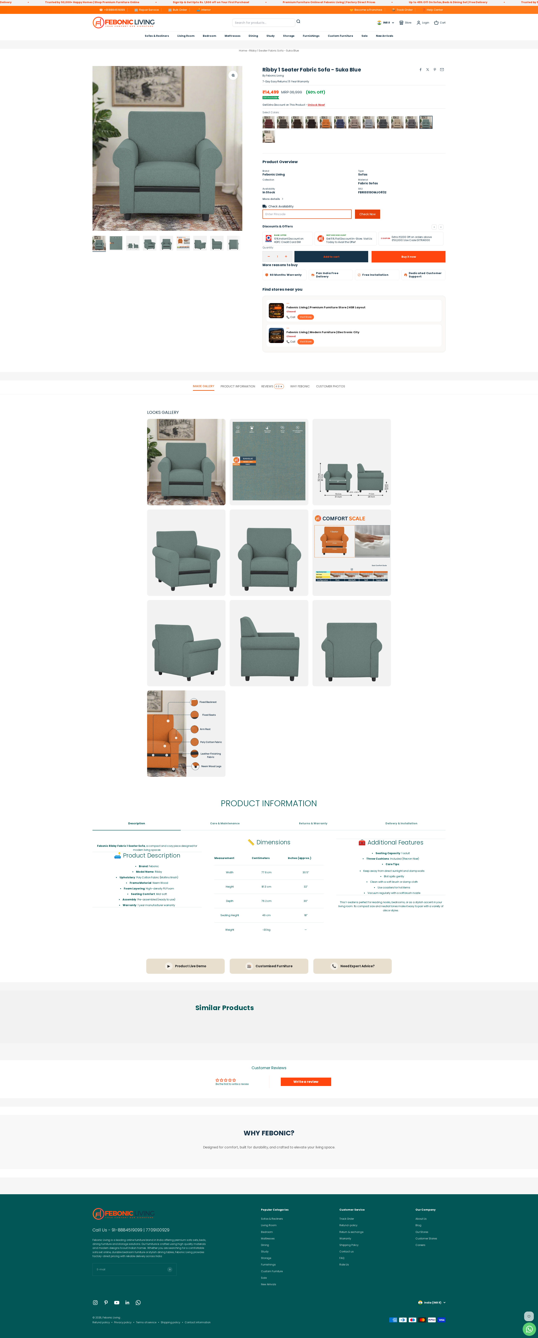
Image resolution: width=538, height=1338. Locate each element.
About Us (421, 1219)
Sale (364, 36)
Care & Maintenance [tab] (225, 823)
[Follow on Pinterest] (106, 1302)
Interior (203, 10)
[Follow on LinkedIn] (127, 1302)
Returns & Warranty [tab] (313, 823)
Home (243, 51)
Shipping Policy (349, 1245)
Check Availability (281, 206)
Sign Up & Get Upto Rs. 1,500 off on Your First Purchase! (81, 2)
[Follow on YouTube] (117, 1302)
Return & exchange (351, 1232)
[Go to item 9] (233, 244)
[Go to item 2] (116, 244)
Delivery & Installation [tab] (401, 823)
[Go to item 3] (133, 244)
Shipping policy (170, 1322)
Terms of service (146, 1322)
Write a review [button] (305, 1081)
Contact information (198, 1322)
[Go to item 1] (99, 244)
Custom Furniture (340, 36)
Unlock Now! (316, 105)
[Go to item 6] (183, 244)
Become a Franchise (366, 10)
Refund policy (101, 1322)
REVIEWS (271, 386)
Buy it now (408, 257)
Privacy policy (122, 1322)
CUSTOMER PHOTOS (330, 386)
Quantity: (268, 247)
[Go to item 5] (166, 244)
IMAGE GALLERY (203, 386)
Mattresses (232, 36)
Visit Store (305, 317)
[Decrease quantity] (269, 256)
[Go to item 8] (217, 244)
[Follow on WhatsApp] (138, 1302)
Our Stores (421, 1232)
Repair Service (146, 10)
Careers (420, 1245)
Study (270, 36)
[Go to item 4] (149, 244)
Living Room (186, 36)
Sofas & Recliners (157, 36)
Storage (288, 36)
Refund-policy (348, 1225)
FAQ (341, 1258)
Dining (253, 36)
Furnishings (311, 36)
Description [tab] (136, 823)
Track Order (402, 10)
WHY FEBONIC (300, 386)
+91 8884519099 (112, 10)
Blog (418, 1225)
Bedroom (209, 36)
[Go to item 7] (200, 244)
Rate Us (344, 1264)
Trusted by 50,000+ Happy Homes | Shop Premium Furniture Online (438, 2)
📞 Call (290, 317)
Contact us (346, 1251)
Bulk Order (177, 10)
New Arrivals (384, 36)
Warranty (345, 1238)
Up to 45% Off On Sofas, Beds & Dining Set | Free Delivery (318, 2)
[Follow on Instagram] (95, 1302)
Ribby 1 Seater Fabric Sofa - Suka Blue (274, 51)
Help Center (432, 10)
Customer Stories (426, 1238)
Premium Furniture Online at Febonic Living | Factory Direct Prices (199, 2)
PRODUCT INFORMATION (238, 386)
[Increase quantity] (286, 256)
